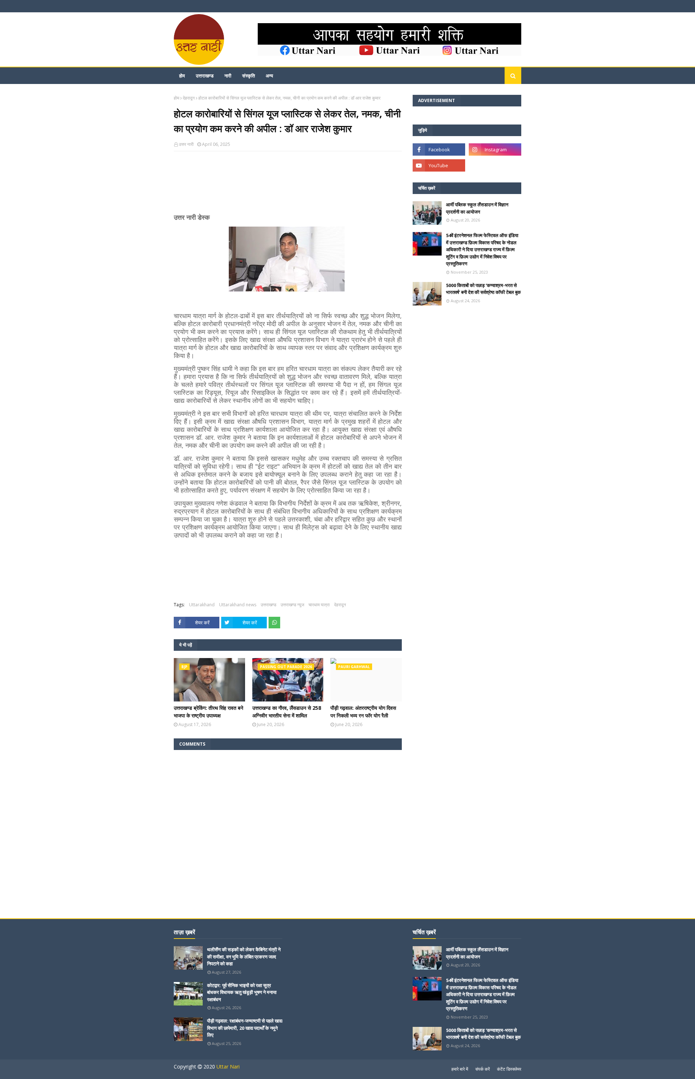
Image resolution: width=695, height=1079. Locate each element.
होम (176, 98)
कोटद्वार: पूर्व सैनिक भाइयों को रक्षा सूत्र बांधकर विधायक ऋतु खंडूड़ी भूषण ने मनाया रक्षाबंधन (242, 992)
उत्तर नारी (186, 144)
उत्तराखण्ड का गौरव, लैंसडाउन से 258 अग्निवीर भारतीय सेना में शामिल (286, 711)
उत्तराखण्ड (268, 605)
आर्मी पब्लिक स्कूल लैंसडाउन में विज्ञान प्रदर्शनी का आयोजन (477, 208)
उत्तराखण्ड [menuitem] (205, 75)
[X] (495, 165)
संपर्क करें (482, 1069)
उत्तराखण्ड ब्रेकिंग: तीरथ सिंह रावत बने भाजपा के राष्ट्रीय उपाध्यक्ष (208, 711)
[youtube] (439, 165)
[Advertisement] (288, 185)
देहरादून (189, 98)
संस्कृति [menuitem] (248, 75)
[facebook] (439, 149)
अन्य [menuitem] (269, 75)
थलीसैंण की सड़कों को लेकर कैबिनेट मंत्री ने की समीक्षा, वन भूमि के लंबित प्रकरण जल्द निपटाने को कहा (244, 956)
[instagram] (495, 149)
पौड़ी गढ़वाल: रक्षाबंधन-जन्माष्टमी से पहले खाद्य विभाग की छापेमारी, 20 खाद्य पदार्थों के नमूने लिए (244, 1027)
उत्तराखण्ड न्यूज (292, 605)
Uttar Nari (228, 1066)
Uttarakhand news (237, 605)
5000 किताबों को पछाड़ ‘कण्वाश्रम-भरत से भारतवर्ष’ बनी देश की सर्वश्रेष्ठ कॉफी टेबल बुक (483, 289)
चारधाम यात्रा (319, 605)
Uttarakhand (202, 605)
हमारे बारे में (459, 1069)
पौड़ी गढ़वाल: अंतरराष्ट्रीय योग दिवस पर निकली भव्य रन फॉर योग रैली (363, 711)
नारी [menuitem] (227, 75)
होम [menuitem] (182, 75)
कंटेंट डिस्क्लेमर (509, 1069)
